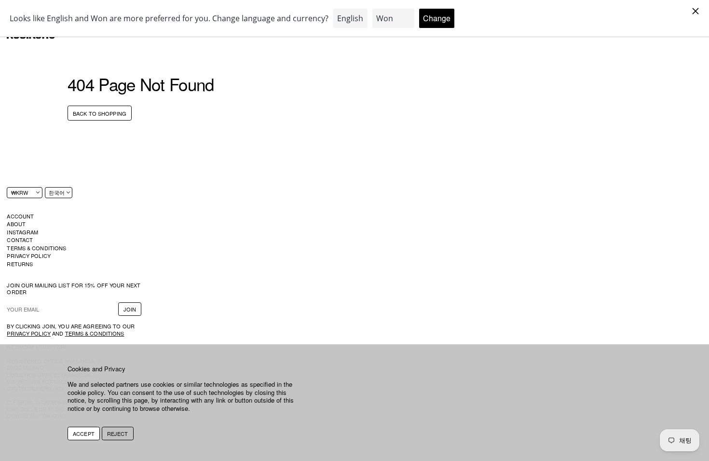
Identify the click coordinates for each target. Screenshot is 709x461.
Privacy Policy (29, 255)
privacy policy (29, 333)
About (16, 224)
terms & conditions (94, 333)
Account (20, 216)
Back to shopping (99, 113)
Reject (117, 433)
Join (129, 309)
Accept (84, 433)
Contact (20, 240)
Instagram (22, 232)
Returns (20, 264)
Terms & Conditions (36, 248)
